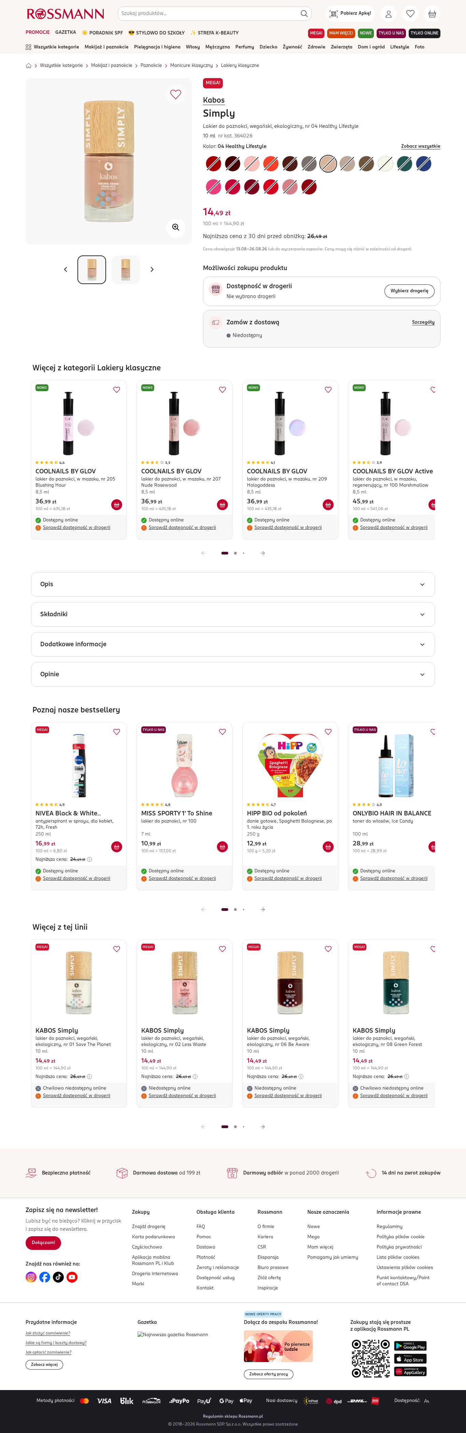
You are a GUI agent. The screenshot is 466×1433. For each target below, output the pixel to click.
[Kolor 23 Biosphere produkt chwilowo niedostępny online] (213, 164)
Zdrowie (316, 47)
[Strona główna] (29, 66)
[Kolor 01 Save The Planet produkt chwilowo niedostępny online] (385, 164)
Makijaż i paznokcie (107, 47)
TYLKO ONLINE (424, 33)
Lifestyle (399, 47)
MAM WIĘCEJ (341, 33)
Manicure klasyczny (191, 65)
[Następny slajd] (262, 553)
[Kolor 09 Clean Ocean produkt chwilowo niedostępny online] (424, 164)
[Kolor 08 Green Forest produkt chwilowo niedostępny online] (404, 164)
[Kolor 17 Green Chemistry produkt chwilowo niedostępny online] (252, 187)
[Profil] (388, 13)
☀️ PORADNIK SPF (102, 33)
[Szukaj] (304, 14)
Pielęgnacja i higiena (157, 47)
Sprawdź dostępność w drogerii (76, 528)
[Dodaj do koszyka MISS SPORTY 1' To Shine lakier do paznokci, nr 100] (222, 846)
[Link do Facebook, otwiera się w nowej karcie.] (44, 1277)
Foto (419, 47)
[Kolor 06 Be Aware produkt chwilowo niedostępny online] (290, 164)
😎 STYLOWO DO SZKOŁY (156, 33)
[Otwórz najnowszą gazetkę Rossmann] (172, 1335)
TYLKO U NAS (391, 33)
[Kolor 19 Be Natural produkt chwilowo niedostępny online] (309, 187)
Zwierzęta (341, 47)
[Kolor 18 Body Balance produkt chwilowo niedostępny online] (233, 164)
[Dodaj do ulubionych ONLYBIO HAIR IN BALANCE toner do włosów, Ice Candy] (433, 731)
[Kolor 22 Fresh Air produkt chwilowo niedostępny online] (271, 164)
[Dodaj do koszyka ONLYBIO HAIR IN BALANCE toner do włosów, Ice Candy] (433, 846)
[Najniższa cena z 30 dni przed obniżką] (89, 859)
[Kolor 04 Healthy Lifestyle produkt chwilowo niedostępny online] (328, 164)
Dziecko (268, 47)
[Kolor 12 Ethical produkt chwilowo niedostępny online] (347, 164)
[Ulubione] (410, 13)
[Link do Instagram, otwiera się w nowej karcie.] (31, 1277)
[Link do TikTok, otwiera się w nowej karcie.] (58, 1277)
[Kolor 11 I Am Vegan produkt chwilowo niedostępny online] (366, 164)
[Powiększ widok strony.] (426, 1401)
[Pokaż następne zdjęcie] (152, 270)
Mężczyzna (217, 47)
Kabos (214, 100)
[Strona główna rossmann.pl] (65, 13)
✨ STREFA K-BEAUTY (214, 33)
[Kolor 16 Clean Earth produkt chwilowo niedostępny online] (233, 187)
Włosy (193, 47)
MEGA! (316, 33)
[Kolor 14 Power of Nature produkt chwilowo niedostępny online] (290, 187)
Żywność (292, 47)
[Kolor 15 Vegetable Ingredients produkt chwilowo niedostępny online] (213, 187)
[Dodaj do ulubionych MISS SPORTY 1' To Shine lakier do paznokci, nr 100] (222, 731)
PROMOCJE (38, 32)
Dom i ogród (371, 47)
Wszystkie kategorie (56, 47)
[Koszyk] (432, 13)
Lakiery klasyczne (240, 65)
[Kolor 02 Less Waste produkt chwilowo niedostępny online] (252, 164)
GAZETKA (65, 32)
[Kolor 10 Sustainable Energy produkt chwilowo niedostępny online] (309, 164)
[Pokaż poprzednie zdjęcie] (65, 270)
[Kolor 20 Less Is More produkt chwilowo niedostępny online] (271, 187)
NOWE (366, 33)
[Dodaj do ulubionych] (175, 94)
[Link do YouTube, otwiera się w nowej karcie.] (72, 1277)
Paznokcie (151, 65)
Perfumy (244, 47)
